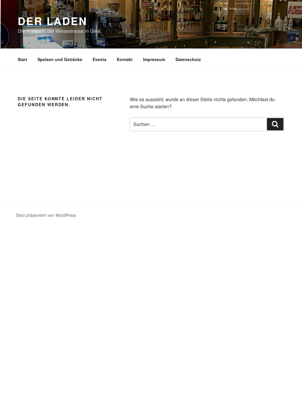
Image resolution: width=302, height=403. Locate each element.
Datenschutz (188, 59)
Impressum (154, 59)
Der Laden (52, 20)
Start (22, 59)
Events (99, 59)
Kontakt (125, 59)
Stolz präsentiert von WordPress (46, 215)
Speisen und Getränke (59, 59)
